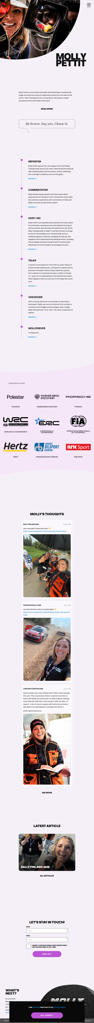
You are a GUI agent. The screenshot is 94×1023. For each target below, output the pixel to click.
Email (28, 936)
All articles (47, 875)
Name (28, 927)
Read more (47, 109)
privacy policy (59, 1007)
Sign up (46, 954)
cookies (36, 1007)
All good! (46, 1015)
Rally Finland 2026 (35, 867)
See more (47, 792)
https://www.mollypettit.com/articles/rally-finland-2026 (44, 531)
